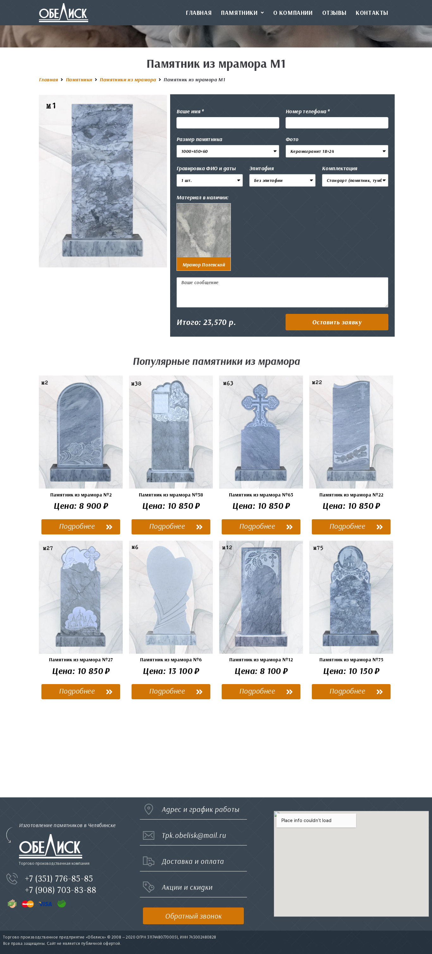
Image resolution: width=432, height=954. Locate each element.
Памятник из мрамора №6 (171, 659)
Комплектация (339, 168)
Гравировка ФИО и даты (206, 168)
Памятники (79, 79)
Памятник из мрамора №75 (351, 659)
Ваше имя (188, 111)
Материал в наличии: (202, 197)
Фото (292, 139)
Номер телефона (306, 111)
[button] (337, 322)
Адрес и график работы (200, 809)
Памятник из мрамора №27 (81, 659)
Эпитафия (261, 168)
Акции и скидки (187, 887)
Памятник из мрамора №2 (81, 494)
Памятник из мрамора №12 (261, 659)
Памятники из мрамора (128, 79)
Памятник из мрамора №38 (171, 494)
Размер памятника (199, 139)
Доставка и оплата (193, 861)
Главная (48, 79)
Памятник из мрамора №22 (351, 494)
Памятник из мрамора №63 (261, 494)
